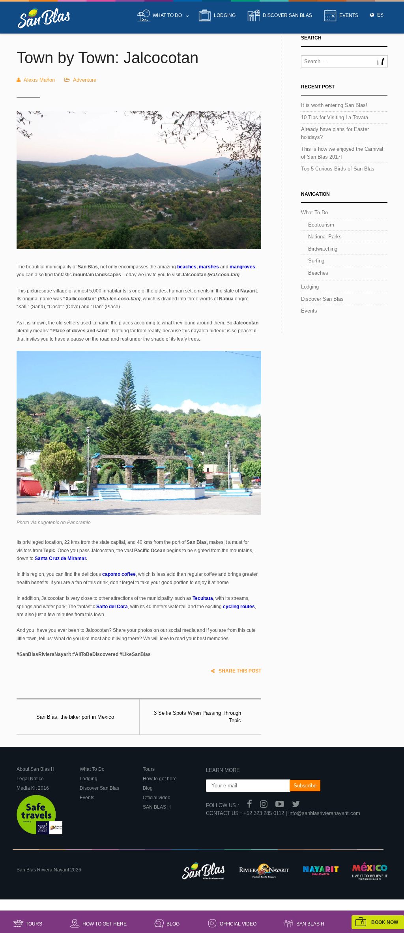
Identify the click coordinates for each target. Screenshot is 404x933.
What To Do (167, 15)
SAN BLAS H (310, 924)
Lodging (225, 15)
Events (348, 15)
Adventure (84, 80)
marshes (209, 267)
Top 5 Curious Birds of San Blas (337, 169)
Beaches (318, 273)
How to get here (104, 924)
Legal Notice (30, 778)
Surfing (316, 261)
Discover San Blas (287, 15)
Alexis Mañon (39, 80)
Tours (34, 924)
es (379, 15)
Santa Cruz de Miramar (60, 558)
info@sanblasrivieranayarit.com (324, 813)
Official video (238, 924)
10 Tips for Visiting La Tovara (334, 117)
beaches (186, 267)
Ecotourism (321, 225)
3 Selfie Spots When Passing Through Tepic (197, 717)
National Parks (325, 237)
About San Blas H (35, 769)
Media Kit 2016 (33, 788)
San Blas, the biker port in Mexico (75, 717)
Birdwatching (322, 249)
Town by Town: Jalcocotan (107, 57)
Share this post (240, 671)
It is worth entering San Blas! (334, 105)
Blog (173, 924)
